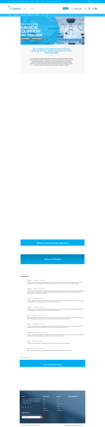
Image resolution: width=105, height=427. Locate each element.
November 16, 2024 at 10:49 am (39, 332)
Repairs (32, 1)
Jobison (28, 341)
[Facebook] (23, 407)
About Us (14, 1)
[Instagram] (31, 407)
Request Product (50, 1)
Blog (18, 1)
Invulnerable (29, 332)
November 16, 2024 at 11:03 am (37, 341)
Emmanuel (29, 324)
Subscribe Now (25, 412)
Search (65, 8)
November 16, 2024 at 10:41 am (38, 298)
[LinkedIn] (28, 407)
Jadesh (28, 315)
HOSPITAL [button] (23, 15)
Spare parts (38, 1)
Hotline (75, 7)
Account (22, 1)
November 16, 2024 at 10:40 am (38, 280)
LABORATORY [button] (30, 15)
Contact (43, 1)
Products (27, 1)
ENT (42, 15)
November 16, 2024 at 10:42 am (38, 307)
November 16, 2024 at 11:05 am (38, 348)
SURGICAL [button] (9, 15)
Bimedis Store (58, 1)
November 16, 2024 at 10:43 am (37, 315)
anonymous (29, 280)
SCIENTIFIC (37, 15)
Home (9, 1)
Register (96, 8)
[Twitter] (25, 407)
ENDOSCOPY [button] (16, 15)
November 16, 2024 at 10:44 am (38, 324)
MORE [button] (46, 15)
